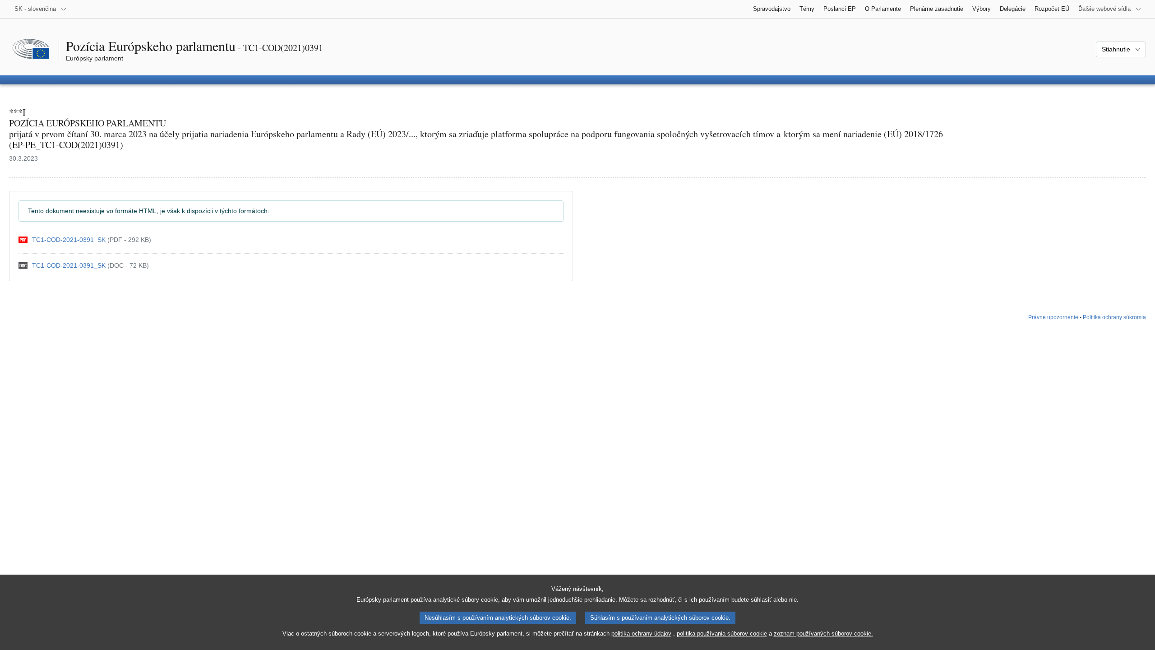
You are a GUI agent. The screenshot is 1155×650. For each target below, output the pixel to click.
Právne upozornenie (1053, 317)
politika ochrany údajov (641, 633)
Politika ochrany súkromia (1114, 317)
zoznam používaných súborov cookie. (823, 633)
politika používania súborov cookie (722, 633)
